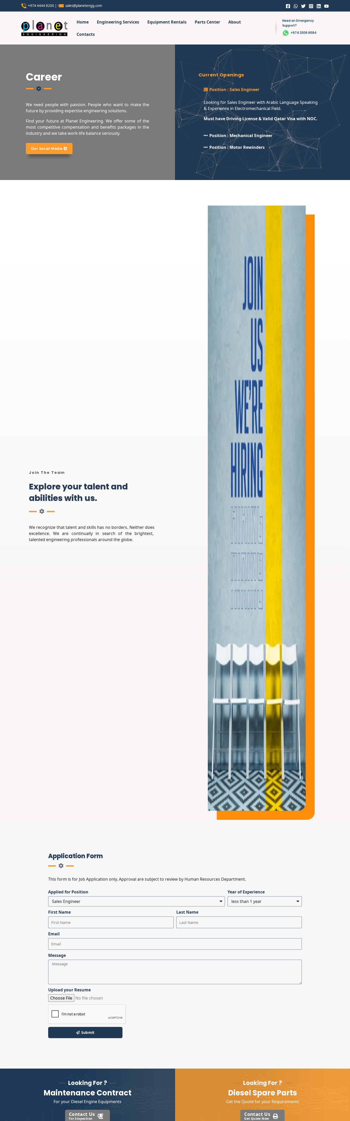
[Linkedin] (318, 6)
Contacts (86, 34)
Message (57, 955)
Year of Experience (246, 892)
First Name (59, 912)
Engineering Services (118, 22)
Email (54, 934)
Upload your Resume (69, 990)
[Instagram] (311, 6)
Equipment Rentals (167, 22)
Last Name (187, 912)
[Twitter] (303, 6)
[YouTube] (326, 6)
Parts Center (207, 22)
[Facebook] (288, 6)
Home (83, 22)
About (234, 22)
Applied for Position (68, 892)
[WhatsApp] (295, 6)
